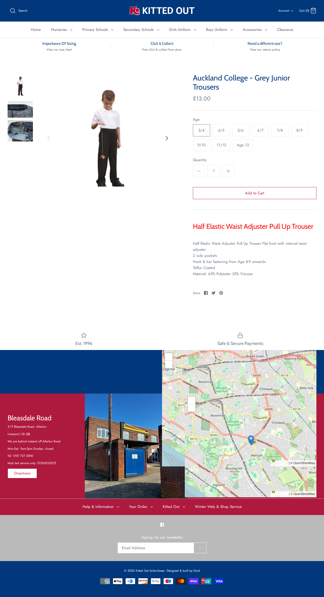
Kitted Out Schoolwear (150, 570)
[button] (239, 403)
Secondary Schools (139, 29)
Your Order (139, 506)
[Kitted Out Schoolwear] (162, 10)
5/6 (240, 130)
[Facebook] (162, 525)
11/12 (221, 145)
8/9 (299, 130)
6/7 (260, 130)
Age (196, 119)
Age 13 (243, 145)
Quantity (200, 160)
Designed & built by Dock (183, 570)
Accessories (253, 29)
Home (36, 29)
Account (283, 10)
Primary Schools (95, 29)
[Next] (166, 138)
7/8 (280, 130)
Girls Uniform (180, 29)
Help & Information (99, 506)
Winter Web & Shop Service (218, 506)
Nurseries (59, 29)
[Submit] (200, 548)
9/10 (201, 145)
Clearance (285, 29)
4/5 (221, 130)
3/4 (201, 130)
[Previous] (48, 138)
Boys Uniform (217, 29)
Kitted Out (172, 506)
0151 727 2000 (23, 456)
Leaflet (283, 463)
